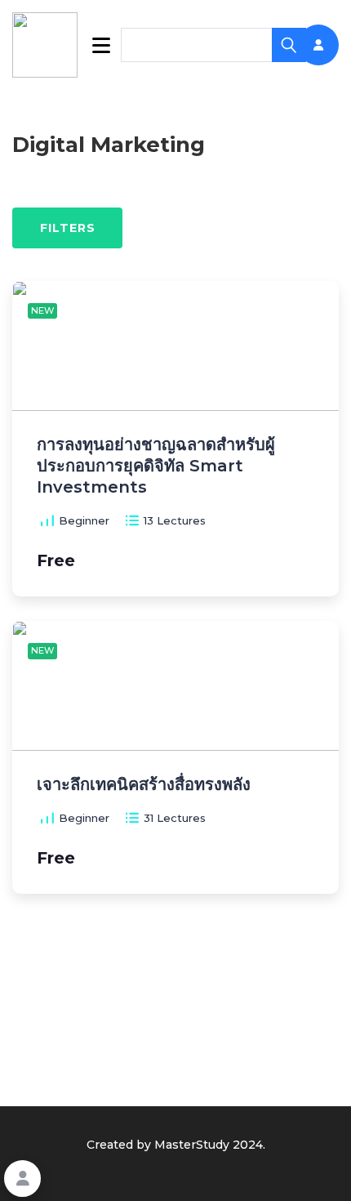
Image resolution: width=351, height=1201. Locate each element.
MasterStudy (191, 1144)
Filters (68, 228)
